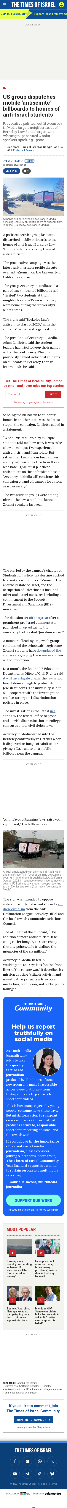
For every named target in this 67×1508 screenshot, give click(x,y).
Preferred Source (23, 150)
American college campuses (47, 1389)
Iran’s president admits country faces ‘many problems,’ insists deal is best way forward (46, 1269)
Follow (29, 161)
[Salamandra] (53, 1493)
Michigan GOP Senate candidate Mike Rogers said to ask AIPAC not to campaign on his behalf (47, 1316)
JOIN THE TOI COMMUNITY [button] (33, 1419)
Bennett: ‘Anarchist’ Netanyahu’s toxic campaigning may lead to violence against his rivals (18, 1314)
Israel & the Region (27, 1383)
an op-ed (25, 627)
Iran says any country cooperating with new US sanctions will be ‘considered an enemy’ (19, 1269)
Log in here (44, 1427)
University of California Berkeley (22, 1386)
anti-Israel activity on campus (21, 1392)
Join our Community (13, 13)
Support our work (33, 1200)
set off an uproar (36, 617)
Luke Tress (13, 161)
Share (13, 171)
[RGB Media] (25, 1493)
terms (50, 402)
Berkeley (46, 1386)
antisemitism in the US (17, 1389)
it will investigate (16, 678)
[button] (61, 4)
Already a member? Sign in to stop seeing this (33, 1209)
